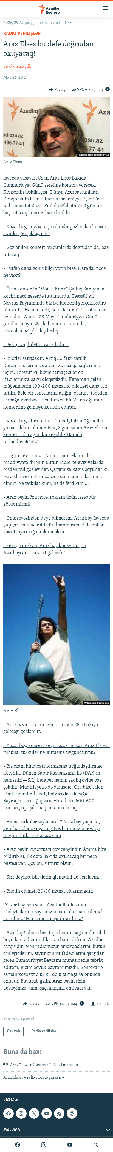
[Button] (57, 89)
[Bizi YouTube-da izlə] (69, 1145)
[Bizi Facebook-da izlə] (17, 1145)
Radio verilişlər (22, 33)
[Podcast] (72, 1113)
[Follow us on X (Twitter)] (34, 1113)
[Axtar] (95, 1145)
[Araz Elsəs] (56, 704)
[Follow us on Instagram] (21, 1113)
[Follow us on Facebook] (8, 1113)
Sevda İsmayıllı (17, 66)
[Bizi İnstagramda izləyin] (43, 1145)
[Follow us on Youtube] (46, 1113)
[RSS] (59, 1113)
